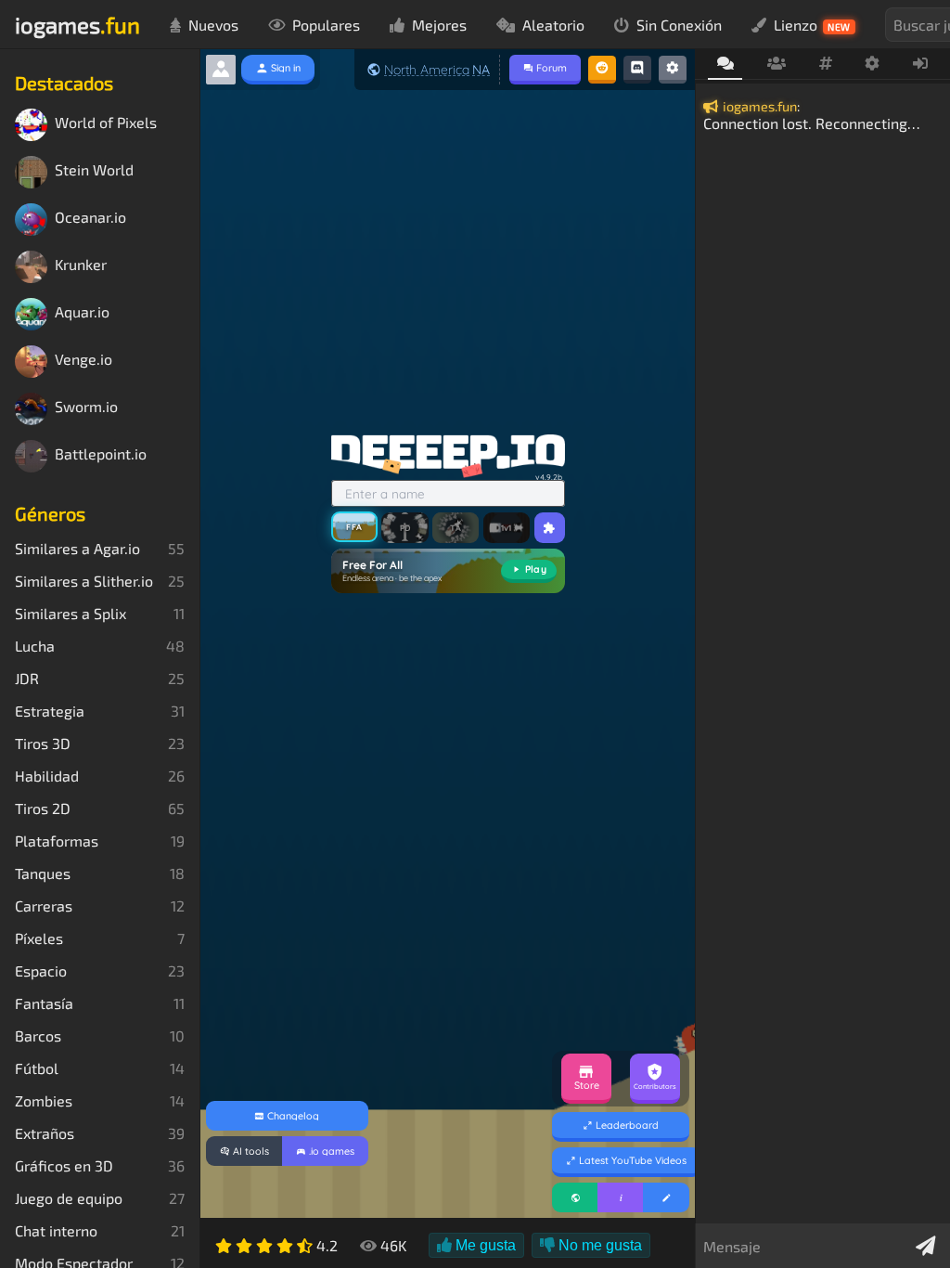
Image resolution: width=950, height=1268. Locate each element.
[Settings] (872, 64)
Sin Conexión (679, 24)
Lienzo (812, 24)
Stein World (94, 170)
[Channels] (825, 64)
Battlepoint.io (101, 454)
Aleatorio (553, 24)
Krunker (81, 265)
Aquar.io (82, 312)
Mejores (439, 24)
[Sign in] (921, 64)
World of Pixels (106, 123)
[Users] (776, 64)
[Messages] (725, 64)
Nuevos (213, 24)
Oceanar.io (90, 217)
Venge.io (83, 360)
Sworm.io (86, 407)
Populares (326, 24)
